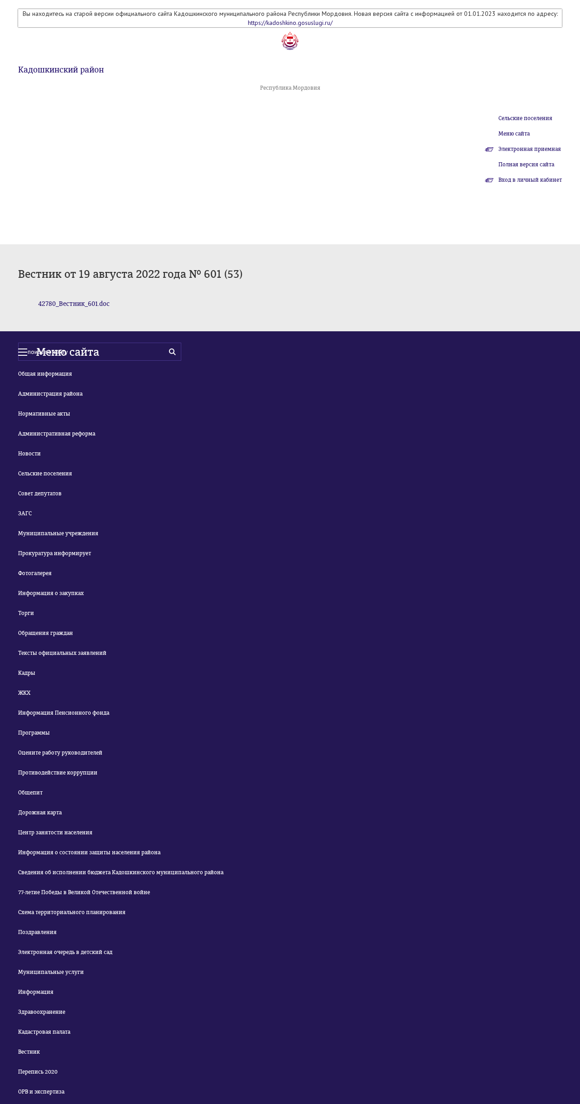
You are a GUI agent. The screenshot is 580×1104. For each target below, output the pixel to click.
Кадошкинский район (61, 70)
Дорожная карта (40, 812)
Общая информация (45, 374)
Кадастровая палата (44, 1032)
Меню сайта (514, 134)
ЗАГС (25, 513)
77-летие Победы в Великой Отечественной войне (84, 892)
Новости (29, 453)
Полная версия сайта (526, 164)
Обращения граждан (45, 633)
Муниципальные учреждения (58, 533)
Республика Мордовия (290, 88)
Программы (34, 733)
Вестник (29, 1052)
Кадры (26, 673)
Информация (35, 992)
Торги (26, 613)
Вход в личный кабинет (530, 180)
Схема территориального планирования (72, 912)
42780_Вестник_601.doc (74, 304)
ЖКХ (24, 693)
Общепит (30, 792)
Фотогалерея (35, 573)
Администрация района (50, 394)
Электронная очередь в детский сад (65, 952)
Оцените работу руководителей (60, 753)
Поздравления (37, 932)
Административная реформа (56, 434)
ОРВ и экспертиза (41, 1092)
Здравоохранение (41, 1012)
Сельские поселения (525, 118)
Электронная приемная (529, 149)
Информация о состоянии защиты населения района (89, 852)
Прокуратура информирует (54, 553)
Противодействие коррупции (57, 773)
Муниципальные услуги (51, 972)
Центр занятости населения (55, 832)
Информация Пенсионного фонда (63, 713)
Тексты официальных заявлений (62, 653)
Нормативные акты (44, 414)
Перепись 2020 (38, 1072)
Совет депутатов (40, 493)
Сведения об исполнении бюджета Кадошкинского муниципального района (120, 872)
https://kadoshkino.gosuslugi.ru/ (290, 23)
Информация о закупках (51, 593)
